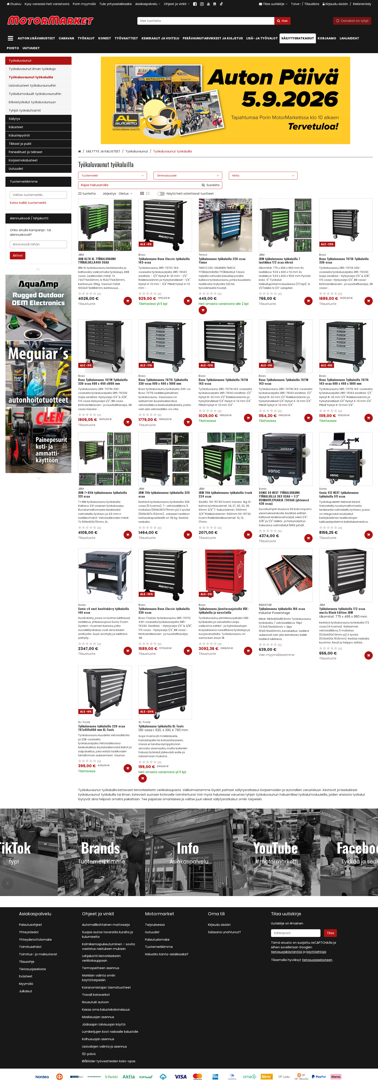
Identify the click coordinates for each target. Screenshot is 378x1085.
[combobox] (213, 21)
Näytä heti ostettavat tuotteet (190, 194)
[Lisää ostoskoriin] (128, 301)
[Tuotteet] (10, 38)
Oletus (124, 193)
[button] (317, 960)
